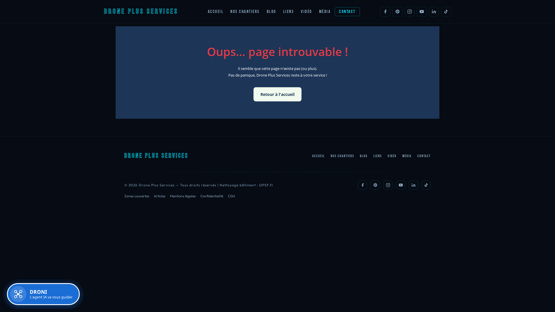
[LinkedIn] (434, 11)
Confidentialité (211, 196)
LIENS (288, 11)
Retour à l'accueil (277, 94)
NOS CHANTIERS (245, 11)
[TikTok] (446, 11)
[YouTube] (422, 11)
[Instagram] (410, 11)
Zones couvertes (136, 196)
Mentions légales (183, 196)
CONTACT (347, 11)
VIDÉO (306, 11)
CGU (231, 196)
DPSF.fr (266, 185)
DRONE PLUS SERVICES (141, 11)
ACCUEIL (216, 11)
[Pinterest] (397, 11)
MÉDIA (325, 11)
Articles (159, 196)
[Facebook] (385, 11)
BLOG (271, 11)
